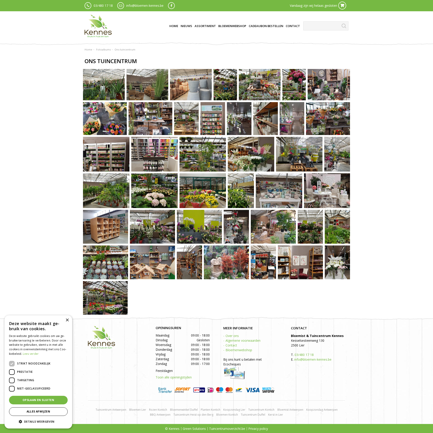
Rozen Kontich (158, 410)
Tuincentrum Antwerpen (111, 410)
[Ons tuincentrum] (104, 84)
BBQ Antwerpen (160, 415)
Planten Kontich (210, 410)
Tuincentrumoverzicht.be (227, 428)
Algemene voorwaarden (243, 340)
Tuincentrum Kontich (261, 410)
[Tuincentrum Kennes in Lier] (98, 26)
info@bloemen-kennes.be (145, 5)
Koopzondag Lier (234, 410)
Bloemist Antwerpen (290, 410)
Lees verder (31, 354)
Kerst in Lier (275, 415)
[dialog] (38, 371)
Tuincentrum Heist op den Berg (193, 415)
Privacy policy (258, 428)
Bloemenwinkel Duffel (184, 410)
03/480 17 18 (103, 5)
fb (171, 5)
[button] (38, 421)
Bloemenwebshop (239, 350)
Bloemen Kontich (227, 415)
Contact (231, 345)
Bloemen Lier (137, 410)
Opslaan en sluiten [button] (38, 400)
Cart (342, 5)
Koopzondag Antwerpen (322, 410)
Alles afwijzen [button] (38, 411)
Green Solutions (194, 428)
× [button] (67, 320)
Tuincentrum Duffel (253, 415)
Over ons (232, 336)
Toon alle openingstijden (174, 377)
